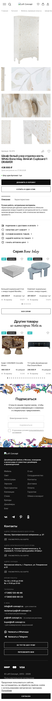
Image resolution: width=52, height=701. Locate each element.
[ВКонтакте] (5, 517)
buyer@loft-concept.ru (14, 622)
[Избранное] (38, 4)
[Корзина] (43, 4)
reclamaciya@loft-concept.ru (17, 610)
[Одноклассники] (28, 517)
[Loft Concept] (26, 4)
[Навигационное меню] (4, 4)
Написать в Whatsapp (18, 632)
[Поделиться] (43, 151)
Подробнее (6, 690)
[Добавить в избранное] (49, 151)
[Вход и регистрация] (47, 4)
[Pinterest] (20, 517)
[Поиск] (9, 4)
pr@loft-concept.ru (13, 618)
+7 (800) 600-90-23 (13, 597)
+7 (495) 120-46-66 (13, 593)
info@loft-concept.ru (13, 606)
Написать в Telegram (18, 636)
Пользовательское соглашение (19, 678)
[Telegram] (13, 517)
